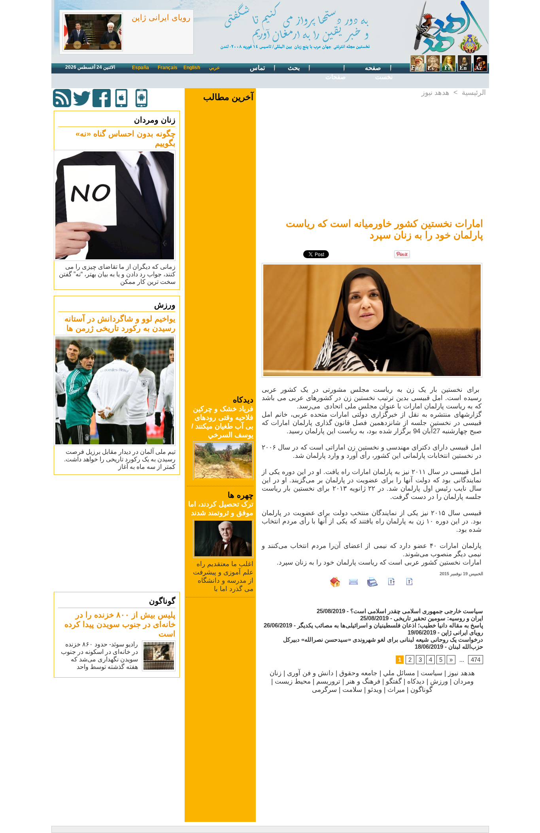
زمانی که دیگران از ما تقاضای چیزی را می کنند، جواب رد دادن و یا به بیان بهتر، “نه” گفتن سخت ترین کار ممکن (117, 274)
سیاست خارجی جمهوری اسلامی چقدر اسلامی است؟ (416, 611)
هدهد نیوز (435, 92)
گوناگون (162, 601)
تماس (258, 67)
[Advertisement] (117, 533)
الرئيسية (474, 92)
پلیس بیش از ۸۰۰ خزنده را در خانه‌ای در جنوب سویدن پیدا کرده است (120, 624)
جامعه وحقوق (358, 673)
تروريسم (328, 681)
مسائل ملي (399, 673)
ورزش (165, 304)
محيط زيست (293, 681)
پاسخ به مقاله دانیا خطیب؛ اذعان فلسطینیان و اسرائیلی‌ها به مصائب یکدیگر (390, 625)
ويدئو (375, 689)
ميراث (396, 689)
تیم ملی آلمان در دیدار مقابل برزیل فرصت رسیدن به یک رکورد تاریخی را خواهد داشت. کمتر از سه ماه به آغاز (120, 459)
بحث (294, 67)
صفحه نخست (379, 72)
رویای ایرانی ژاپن (161, 17)
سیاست (431, 673)
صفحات (335, 77)
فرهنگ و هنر (363, 681)
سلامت (352, 689)
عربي (214, 67)
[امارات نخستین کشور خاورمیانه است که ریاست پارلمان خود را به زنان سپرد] (372, 265)
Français (167, 67)
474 (475, 659)
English (191, 67)
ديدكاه (416, 681)
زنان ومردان (155, 119)
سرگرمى (324, 689)
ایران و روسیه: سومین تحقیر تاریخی (438, 618)
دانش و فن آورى (310, 673)
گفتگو (394, 681)
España (140, 67)
